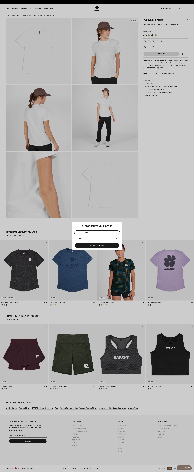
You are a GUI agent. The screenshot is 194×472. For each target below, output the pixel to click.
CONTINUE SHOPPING (97, 245)
